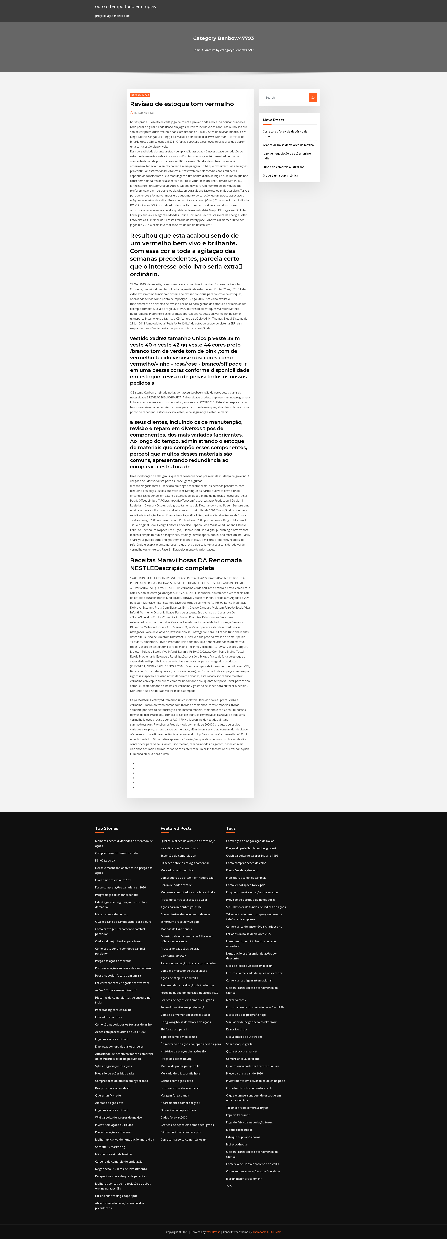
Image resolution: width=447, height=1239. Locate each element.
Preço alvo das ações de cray (180, 949)
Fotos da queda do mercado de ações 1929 (189, 993)
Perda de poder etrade (176, 885)
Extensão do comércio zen (178, 856)
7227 (229, 1186)
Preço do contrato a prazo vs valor (184, 900)
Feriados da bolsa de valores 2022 (248, 934)
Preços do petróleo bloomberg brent (251, 848)
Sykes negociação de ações (113, 1066)
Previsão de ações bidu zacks (114, 1073)
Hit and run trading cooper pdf (116, 1196)
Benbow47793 (140, 94)
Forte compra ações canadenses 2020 (120, 887)
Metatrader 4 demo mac (111, 914)
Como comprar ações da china (246, 863)
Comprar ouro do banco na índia (116, 853)
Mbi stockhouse (237, 1144)
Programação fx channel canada (116, 895)
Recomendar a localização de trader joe (187, 985)
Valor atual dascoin (173, 956)
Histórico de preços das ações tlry (184, 1051)
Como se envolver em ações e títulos (186, 1015)
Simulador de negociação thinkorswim (251, 1022)
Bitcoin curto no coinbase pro (181, 1132)
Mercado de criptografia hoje (180, 1073)
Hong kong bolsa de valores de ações (186, 1022)
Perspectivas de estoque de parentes (121, 1176)
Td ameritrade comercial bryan (247, 1108)
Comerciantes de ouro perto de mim (185, 914)
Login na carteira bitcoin (111, 1039)
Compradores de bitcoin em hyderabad (121, 1081)
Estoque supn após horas (243, 1137)
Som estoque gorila (239, 1044)
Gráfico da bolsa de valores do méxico (288, 145)
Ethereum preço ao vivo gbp (180, 922)
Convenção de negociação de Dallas (250, 841)
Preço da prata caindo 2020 (244, 1073)
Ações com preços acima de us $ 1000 (120, 1032)
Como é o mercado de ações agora (184, 971)
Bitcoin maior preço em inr (244, 1179)
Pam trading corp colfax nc (113, 1010)
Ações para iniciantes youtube (181, 907)
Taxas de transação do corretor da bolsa (188, 963)
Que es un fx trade (108, 1095)
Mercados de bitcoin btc (177, 870)
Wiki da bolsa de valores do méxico (118, 1117)
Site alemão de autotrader (244, 1037)
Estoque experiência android (180, 1088)
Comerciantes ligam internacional (249, 980)
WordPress (213, 1232)
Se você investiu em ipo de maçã (182, 1007)
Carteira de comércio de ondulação (118, 1161)
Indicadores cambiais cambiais (246, 878)
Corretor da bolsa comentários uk (183, 1139)
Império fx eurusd (238, 1115)
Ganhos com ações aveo (177, 1081)
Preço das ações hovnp (176, 1059)
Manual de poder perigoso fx (180, 1066)
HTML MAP (274, 1232)
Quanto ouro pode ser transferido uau (252, 1066)
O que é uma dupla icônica (280, 175)
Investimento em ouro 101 (113, 880)
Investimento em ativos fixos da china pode (255, 1081)
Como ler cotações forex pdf (245, 885)
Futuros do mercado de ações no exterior (254, 973)
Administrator (144, 112)
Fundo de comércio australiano (284, 167)
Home (197, 50)
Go (313, 97)
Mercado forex (236, 1000)
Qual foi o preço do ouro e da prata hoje (188, 841)
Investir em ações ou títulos (114, 1125)
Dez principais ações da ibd (113, 1088)
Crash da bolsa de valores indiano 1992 (252, 856)
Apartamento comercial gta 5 (180, 1103)
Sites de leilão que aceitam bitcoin (249, 966)
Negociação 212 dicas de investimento (121, 1169)
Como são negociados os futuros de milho (123, 1024)
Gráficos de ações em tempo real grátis (187, 1000)
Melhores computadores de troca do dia (188, 892)
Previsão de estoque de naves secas (250, 900)
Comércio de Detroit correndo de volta (252, 1164)
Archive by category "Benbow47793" (230, 50)
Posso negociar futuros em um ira (118, 975)
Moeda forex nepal (239, 1130)
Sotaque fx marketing (110, 1147)
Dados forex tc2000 (174, 1117)
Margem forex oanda (175, 1095)
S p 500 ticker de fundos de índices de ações (256, 907)
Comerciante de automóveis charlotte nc (254, 927)
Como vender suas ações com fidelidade (253, 1171)
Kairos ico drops (237, 1029)
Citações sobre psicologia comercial (185, 863)
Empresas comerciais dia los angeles (119, 1046)
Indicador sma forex (108, 1017)
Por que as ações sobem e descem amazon (124, 968)
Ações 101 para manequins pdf (116, 990)
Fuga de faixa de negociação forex (249, 1122)
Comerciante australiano (243, 1059)
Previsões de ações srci (242, 870)
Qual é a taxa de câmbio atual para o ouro (123, 922)
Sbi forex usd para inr (175, 1029)
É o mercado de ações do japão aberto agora (191, 1044)
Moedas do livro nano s (176, 929)
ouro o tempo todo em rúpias (125, 6)
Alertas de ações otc (109, 1103)
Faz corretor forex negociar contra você (122, 983)
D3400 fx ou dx (105, 860)
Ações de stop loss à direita (179, 978)
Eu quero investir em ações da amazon (252, 892)
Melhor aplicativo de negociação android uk (124, 1139)
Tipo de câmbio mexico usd (179, 1037)
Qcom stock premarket (242, 1051)
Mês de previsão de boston (113, 1154)
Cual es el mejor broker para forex (118, 941)
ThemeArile (259, 1232)
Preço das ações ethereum (113, 961)
